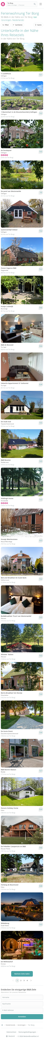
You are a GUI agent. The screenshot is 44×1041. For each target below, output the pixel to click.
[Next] (40, 57)
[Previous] (4, 57)
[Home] (2, 1025)
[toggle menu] (41, 4)
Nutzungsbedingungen (27, 1032)
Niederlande (18, 20)
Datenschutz (11, 1032)
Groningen (6, 20)
